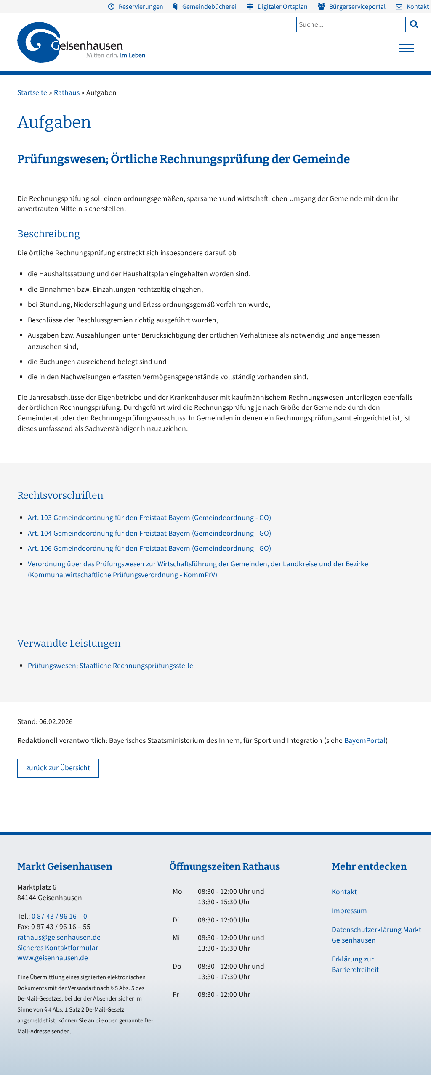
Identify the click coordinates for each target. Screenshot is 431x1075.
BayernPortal (365, 740)
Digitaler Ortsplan (283, 6)
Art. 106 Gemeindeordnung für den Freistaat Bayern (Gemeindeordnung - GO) (149, 548)
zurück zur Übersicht (58, 768)
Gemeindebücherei (209, 6)
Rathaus (67, 92)
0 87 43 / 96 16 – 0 (59, 916)
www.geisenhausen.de (52, 958)
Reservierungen (141, 6)
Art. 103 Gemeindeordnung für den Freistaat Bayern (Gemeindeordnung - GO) (149, 517)
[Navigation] (406, 50)
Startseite (32, 92)
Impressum (349, 911)
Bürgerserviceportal (357, 6)
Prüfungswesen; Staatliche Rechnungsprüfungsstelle (110, 665)
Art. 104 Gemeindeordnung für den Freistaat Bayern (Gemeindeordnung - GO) (149, 533)
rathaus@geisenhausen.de (59, 937)
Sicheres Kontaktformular (57, 948)
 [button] (414, 23)
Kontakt (418, 6)
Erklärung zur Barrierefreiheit (355, 964)
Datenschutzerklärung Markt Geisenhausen (376, 935)
